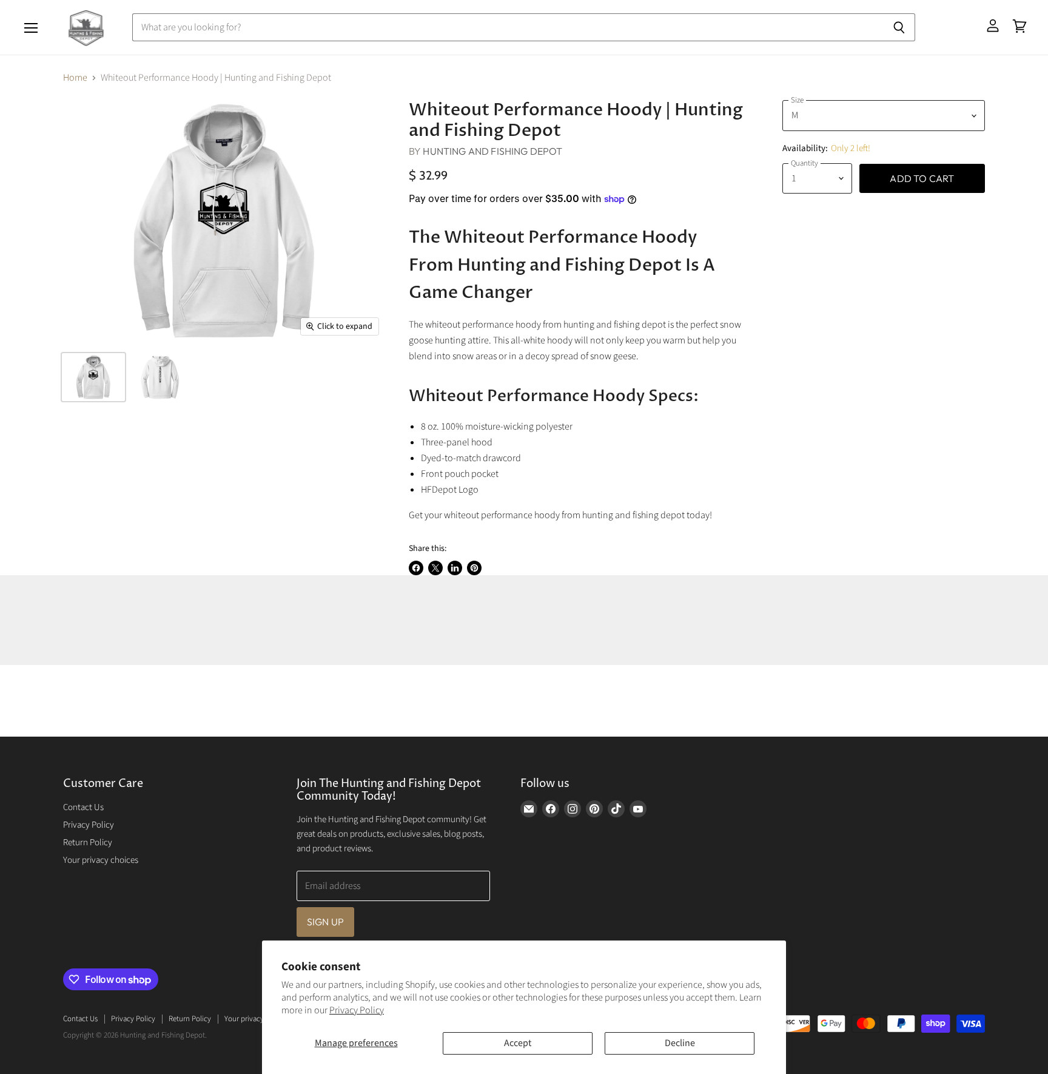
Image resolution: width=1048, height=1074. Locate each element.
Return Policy (87, 842)
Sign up (325, 922)
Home (75, 77)
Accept (517, 1043)
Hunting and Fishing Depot (492, 151)
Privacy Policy (356, 1010)
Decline (680, 1043)
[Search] (899, 27)
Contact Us (83, 807)
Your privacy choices (100, 860)
